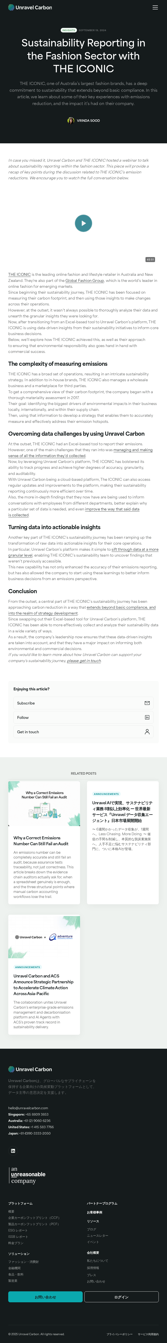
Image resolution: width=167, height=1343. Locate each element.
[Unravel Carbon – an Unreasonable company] (27, 1175)
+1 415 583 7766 (31, 1127)
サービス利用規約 (148, 1334)
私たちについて (97, 1260)
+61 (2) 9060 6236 (29, 1121)
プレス (91, 1275)
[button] (154, 7)
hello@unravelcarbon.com (28, 1108)
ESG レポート (18, 1230)
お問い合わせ (96, 1281)
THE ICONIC (19, 274)
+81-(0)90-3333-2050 (29, 1133)
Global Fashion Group (84, 280)
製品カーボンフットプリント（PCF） (34, 1224)
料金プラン (15, 1243)
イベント (93, 1242)
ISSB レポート (18, 1236)
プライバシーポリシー (120, 1334)
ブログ (91, 1229)
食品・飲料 (15, 1274)
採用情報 (93, 1268)
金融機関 (14, 1268)
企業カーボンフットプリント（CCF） (34, 1217)
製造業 (12, 1280)
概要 (11, 1211)
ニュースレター (97, 1235)
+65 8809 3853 (28, 1114)
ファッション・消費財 (23, 1261)
